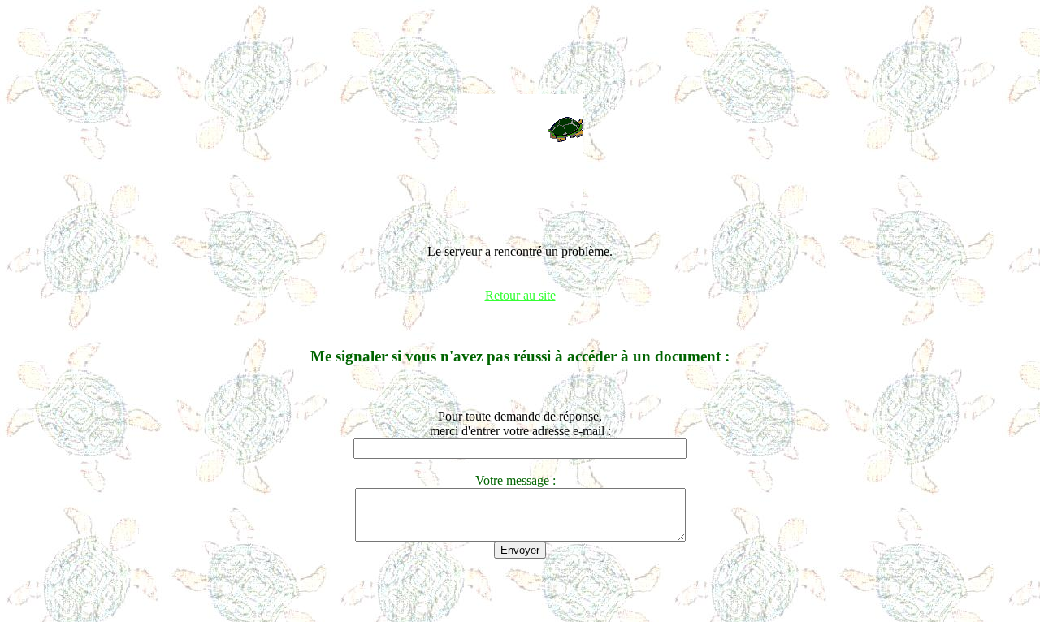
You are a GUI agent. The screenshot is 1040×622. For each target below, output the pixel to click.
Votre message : (520, 480)
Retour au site (520, 295)
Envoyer (520, 550)
